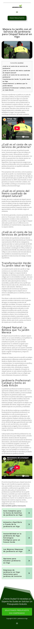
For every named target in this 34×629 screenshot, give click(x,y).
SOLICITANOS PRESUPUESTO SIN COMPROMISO (17, 611)
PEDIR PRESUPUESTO (17, 18)
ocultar (20, 63)
